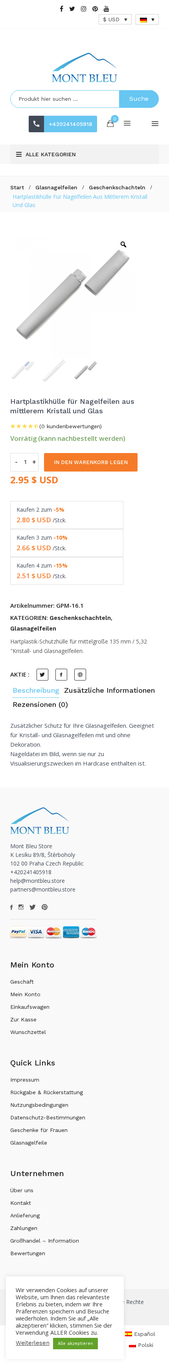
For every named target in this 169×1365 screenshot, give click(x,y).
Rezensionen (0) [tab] (40, 704)
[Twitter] (72, 9)
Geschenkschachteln (117, 187)
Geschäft (22, 981)
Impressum (24, 1079)
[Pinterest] (95, 9)
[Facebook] (61, 9)
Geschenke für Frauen (39, 1130)
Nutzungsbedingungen (39, 1105)
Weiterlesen (33, 1343)
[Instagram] (83, 9)
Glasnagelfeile (28, 1142)
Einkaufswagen (30, 1007)
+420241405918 (70, 124)
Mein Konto (25, 994)
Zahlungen (23, 1228)
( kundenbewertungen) (70, 426)
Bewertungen (27, 1253)
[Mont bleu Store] (84, 67)
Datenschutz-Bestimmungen (47, 1117)
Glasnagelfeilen (56, 187)
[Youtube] (106, 9)
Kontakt (20, 1203)
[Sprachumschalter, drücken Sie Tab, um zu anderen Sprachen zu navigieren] (147, 19)
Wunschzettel (28, 1032)
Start (17, 187)
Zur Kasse (23, 1019)
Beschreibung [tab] (36, 690)
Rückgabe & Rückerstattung (46, 1092)
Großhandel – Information (44, 1240)
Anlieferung (25, 1215)
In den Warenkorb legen (91, 462)
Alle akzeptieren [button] (75, 1343)
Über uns (21, 1190)
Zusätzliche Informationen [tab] (109, 690)
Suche (139, 98)
